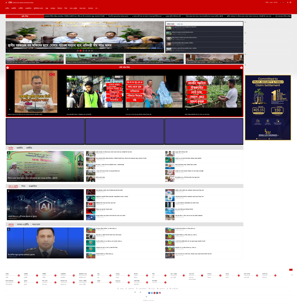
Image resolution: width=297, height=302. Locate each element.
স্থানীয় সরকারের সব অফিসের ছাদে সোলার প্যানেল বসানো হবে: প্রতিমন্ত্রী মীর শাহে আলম (175, 16)
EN (283, 2)
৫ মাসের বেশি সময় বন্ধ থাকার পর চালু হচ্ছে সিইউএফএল (73, 16)
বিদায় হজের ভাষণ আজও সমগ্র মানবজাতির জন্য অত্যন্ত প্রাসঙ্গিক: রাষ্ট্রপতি (131, 16)
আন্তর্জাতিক (28, 8)
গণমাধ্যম (90, 8)
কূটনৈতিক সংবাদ (38, 8)
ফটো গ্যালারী (247, 274)
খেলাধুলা (53, 8)
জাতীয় (7, 8)
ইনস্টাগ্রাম (275, 2)
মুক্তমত (25, 281)
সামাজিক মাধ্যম (131, 288)
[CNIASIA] (147, 297)
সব (96, 8)
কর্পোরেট (121, 288)
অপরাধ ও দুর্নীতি (82, 281)
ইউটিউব (267, 2)
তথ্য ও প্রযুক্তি (73, 8)
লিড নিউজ (154, 281)
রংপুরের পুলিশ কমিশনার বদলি (99, 16)
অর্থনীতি (20, 8)
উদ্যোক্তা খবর (64, 281)
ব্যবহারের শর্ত (162, 288)
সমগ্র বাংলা (83, 8)
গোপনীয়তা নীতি (175, 288)
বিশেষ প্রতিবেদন (9, 281)
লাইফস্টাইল (137, 281)
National (118, 281)
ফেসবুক (271, 2)
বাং (280, 2)
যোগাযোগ (153, 288)
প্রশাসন (227, 274)
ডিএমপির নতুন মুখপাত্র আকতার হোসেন (45, 16)
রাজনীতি (13, 8)
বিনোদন (60, 8)
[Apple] (143, 293)
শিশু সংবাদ (44, 281)
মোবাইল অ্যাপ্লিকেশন (142, 288)
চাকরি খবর (264, 274)
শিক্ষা (66, 8)
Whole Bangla (192, 279)
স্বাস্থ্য (46, 8)
